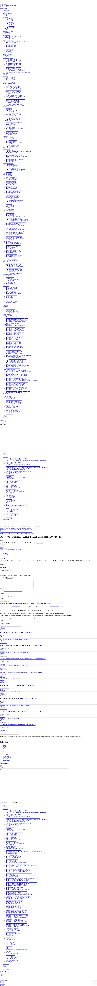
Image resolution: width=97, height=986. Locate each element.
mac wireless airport (7, 314)
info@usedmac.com (46, 603)
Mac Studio (5, 306)
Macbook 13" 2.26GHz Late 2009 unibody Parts (17, 318)
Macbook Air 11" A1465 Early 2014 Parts (15, 325)
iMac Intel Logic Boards (11, 183)
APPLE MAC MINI (10, 510)
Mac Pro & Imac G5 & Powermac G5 (14, 155)
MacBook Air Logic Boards (12, 187)
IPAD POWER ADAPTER (12, 852)
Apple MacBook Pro (7, 40)
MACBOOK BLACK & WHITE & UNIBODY (17, 505)
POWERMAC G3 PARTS (12, 916)
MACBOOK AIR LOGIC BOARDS (14, 887)
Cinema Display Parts (8, 58)
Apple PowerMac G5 (7, 55)
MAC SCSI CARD (10, 874)
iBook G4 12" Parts (10, 81)
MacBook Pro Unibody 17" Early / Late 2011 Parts (17, 365)
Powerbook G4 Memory (11, 228)
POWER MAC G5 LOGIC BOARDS (14, 901)
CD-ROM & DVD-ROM (14, 265)
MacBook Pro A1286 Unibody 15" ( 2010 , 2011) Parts (18, 355)
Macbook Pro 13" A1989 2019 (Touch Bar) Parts (17, 383)
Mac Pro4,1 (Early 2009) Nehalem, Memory (18, 219)
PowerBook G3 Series (14, 145)
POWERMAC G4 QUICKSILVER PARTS (16, 924)
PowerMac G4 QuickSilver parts (13, 411)
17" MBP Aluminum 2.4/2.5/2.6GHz (14, 353)
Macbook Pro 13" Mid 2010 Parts (16, 361)
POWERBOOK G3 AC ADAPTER (14, 903)
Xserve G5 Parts (9, 414)
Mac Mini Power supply (11, 283)
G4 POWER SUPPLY (11, 478)
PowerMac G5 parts (10, 412)
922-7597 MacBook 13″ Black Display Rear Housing (19, 698)
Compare (4, 967)
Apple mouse (9, 172)
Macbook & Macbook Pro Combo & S (14, 263)
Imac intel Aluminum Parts (9, 83)
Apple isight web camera (8, 31)
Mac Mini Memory (10, 213)
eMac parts (5, 73)
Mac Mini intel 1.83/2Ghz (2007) (13, 251)
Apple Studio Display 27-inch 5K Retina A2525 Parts (18, 72)
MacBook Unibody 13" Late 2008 (13, 323)
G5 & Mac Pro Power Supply (12, 279)
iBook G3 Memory (10, 205)
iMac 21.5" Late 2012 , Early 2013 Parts (15, 91)
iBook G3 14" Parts (10, 78)
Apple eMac (5, 12)
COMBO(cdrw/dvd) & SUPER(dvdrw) (17, 266)
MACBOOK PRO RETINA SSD (13, 892)
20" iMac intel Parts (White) (15, 118)
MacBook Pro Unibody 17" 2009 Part (14, 364)
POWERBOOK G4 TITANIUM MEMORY (16, 912)
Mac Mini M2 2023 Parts (11, 254)
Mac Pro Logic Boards (11, 186)
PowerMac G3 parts (10, 407)
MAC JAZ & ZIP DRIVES (12, 859)
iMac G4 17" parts (13, 111)
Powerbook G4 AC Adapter (12, 131)
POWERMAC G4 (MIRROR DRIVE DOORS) (17, 917)
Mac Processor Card (7, 296)
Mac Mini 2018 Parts (10, 248)
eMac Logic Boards (10, 175)
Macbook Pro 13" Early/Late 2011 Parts (17, 359)
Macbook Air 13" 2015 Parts (12, 334)
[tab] (50, 553)
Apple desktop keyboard (11, 165)
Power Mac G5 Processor (11, 298)
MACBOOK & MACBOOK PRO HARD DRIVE (17, 883)
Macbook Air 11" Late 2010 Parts (13, 329)
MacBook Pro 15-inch (11, 44)
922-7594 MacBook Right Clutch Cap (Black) (17, 685)
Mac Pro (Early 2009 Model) (12, 287)
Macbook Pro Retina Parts (9, 369)
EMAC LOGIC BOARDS (12, 473)
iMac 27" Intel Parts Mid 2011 (12, 101)
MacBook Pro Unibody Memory (13, 224)
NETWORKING (10, 935)
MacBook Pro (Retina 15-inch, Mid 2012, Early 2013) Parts (19, 373)
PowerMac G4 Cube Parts (11, 410)
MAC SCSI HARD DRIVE (12, 875)
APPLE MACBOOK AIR (12, 509)
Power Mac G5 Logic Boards (12, 196)
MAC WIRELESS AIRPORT (12, 876)
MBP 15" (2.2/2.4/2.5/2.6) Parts (13, 368)
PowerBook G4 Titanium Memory (16, 231)
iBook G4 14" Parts (10, 82)
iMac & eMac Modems (11, 259)
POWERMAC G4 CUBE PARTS (13, 919)
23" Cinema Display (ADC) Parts (13, 67)
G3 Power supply (10, 277)
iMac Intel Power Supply (11, 282)
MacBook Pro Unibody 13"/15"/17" (14, 192)
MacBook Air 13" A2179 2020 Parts (14, 337)
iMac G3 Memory (10, 207)
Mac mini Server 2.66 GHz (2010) (13, 256)
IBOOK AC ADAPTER (11, 481)
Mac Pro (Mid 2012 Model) (12, 289)
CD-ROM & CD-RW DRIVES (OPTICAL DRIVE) (18, 464)
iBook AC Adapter (10, 123)
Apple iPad (5, 28)
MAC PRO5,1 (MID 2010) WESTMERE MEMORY (18, 870)
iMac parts (5, 106)
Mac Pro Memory (10, 215)
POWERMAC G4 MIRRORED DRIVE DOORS (17, 921)
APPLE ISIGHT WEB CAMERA (13, 462)
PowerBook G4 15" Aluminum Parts (14, 401)
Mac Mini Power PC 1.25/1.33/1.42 (14, 255)
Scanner (4, 416)
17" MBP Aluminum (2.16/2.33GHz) (14, 352)
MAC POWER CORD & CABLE (13, 933)
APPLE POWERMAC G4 (12, 514)
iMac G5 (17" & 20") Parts (12, 113)
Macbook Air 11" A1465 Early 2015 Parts (15, 327)
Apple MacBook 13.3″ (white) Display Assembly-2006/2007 (21, 645)
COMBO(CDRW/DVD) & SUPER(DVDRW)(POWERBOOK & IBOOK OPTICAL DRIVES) (28, 467)
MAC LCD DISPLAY (11, 932)
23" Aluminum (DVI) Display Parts (14, 65)
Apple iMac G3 (9, 18)
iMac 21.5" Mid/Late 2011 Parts (13, 92)
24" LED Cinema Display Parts (13, 68)
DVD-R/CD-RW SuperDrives (15, 270)
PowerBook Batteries (10, 143)
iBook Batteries (9, 137)
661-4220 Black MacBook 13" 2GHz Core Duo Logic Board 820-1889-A (17, 529)
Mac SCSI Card (6, 304)
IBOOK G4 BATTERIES (11, 486)
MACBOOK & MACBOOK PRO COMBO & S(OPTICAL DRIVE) (22, 882)
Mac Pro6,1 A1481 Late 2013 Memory (17, 222)
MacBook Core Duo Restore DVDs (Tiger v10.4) (18, 725)
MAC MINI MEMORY (11, 860)
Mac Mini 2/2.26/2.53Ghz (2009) (13, 245)
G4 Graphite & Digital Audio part (13, 406)
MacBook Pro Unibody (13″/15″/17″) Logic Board (17, 893)
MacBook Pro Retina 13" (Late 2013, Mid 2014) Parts (18, 391)
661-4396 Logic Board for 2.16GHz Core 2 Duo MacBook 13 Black (15, 533)
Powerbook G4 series (13, 146)
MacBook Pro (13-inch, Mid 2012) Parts (18, 357)
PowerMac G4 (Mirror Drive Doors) (14, 409)
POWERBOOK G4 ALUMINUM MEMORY (16, 910)
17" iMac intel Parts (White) (15, 117)
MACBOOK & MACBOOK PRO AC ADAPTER (17, 879)
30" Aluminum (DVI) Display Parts (14, 69)
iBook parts (5, 76)
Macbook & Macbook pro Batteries (14, 142)
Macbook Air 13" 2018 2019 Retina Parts (15, 336)
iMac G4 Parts (9, 109)
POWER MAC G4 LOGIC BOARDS (14, 900)
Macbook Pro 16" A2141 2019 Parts (14, 389)
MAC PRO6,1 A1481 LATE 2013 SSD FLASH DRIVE (19, 873)
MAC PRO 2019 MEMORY (12, 868)
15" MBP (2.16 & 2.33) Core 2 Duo (14, 351)
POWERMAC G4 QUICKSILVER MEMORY (16, 923)
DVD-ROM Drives (13, 272)
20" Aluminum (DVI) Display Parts (14, 61)
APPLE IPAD (9, 499)
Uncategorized (6, 418)
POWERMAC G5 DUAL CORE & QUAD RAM (17, 925)
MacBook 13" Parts (7, 315)
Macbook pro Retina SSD (11, 161)
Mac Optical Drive (7, 261)
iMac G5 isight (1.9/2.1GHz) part (13, 114)
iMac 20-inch (11, 23)
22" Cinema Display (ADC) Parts (13, 64)
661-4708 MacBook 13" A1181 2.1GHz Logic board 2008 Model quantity (18, 542)
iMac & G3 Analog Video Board (13, 134)
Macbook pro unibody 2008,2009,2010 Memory (19, 225)
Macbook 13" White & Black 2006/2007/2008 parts (17, 321)
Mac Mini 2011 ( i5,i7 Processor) (13, 246)
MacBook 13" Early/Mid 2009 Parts (14, 319)
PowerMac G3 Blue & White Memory (14, 233)
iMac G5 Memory (10, 210)
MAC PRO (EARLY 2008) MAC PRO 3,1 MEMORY (18, 864)
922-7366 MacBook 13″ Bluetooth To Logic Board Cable (21, 672)
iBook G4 (8, 15)
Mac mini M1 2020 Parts (11, 252)
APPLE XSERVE (10, 497)
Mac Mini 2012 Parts (10, 247)
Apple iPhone (6, 29)
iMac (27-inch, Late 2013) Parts (13, 86)
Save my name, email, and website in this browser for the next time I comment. (19, 596)
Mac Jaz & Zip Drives (8, 163)
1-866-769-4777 (3, 4)
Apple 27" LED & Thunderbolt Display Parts (16, 70)
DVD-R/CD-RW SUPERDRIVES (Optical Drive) (17, 468)
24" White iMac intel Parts (14, 119)
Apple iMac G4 (9, 19)
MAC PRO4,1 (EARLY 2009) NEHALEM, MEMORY (18, 869)
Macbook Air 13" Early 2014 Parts (13, 338)
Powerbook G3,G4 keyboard (15, 170)
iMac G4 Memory (10, 209)
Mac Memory (6, 202)
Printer (4, 415)
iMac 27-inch (11, 27)
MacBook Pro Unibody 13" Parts (13, 356)
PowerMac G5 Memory (11, 239)
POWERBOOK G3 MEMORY (13, 906)
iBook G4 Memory (10, 206)
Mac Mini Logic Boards (11, 184)
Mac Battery (5, 136)
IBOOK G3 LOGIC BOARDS (13, 484)
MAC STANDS (9, 934)
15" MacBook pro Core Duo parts (13, 350)
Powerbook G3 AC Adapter (12, 129)
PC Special (5, 394)
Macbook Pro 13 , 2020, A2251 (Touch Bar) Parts (17, 377)
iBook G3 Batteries (13, 138)
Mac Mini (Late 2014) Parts (12, 242)
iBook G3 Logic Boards (11, 177)
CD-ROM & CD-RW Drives (15, 269)
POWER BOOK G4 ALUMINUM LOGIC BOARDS (18, 896)
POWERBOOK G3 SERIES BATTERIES (15, 907)
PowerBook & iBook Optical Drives (14, 264)
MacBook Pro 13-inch (11, 42)
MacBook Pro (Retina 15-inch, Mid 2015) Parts (16, 374)
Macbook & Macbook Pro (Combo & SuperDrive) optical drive (20, 878)
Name (2, 590)
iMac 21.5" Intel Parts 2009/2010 (13, 88)
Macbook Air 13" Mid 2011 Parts (13, 342)
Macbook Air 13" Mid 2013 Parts (13, 345)
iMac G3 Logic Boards (11, 179)
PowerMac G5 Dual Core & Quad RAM (15, 238)
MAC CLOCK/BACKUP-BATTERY (14, 856)
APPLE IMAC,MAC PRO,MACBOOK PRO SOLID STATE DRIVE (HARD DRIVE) (26, 460)
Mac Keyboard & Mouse (8, 164)
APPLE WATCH (9, 511)
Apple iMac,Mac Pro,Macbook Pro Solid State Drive (20, 151)
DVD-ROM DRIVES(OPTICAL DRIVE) (15, 469)
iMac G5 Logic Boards (11, 182)
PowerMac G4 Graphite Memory (13, 234)
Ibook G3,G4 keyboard (14, 168)
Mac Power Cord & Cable (9, 274)
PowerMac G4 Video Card (12, 311)
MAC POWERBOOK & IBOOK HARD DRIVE (17, 862)
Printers (7, 508)
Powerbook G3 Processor (11, 300)
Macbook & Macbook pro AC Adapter (14, 128)
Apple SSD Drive (10, 150)
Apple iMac (5, 17)
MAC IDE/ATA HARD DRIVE (13, 857)
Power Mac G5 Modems (11, 260)
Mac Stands (5, 305)
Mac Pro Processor (10, 297)
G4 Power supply (10, 278)
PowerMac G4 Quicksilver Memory (14, 237)
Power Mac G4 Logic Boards (12, 195)
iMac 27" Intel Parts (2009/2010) (13, 97)
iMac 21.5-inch (12, 24)
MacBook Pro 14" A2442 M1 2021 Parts (15, 384)
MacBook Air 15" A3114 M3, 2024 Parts (15, 347)
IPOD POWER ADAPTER (12, 855)
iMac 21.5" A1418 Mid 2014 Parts (13, 90)
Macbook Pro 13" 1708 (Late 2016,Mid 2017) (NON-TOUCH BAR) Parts (23, 380)
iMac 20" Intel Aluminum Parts (13, 87)
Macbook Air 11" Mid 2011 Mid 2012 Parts (15, 330)
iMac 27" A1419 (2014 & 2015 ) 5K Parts (15, 99)
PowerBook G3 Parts (10, 398)
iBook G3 (8, 14)
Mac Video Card (6, 307)
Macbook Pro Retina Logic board (13, 191)
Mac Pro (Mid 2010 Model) (12, 288)
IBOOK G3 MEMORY (11, 485)
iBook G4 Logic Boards (11, 178)
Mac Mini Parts (6, 241)
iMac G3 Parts (9, 108)
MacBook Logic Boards (11, 188)
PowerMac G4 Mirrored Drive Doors (14, 236)
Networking (5, 393)
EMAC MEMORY (10, 475)
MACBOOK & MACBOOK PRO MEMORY (16, 885)
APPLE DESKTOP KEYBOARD (14, 459)
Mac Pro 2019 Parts (10, 291)
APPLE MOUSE (10, 463)
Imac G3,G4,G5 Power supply (12, 280)
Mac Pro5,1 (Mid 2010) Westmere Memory (18, 220)
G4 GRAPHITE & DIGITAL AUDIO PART (16, 477)
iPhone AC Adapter (10, 126)
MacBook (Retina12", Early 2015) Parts (15, 316)
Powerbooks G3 (9, 51)
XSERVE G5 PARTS (11, 929)
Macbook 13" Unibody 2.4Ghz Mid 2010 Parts (16, 320)
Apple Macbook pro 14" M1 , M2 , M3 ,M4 (15, 41)
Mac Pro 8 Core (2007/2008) (12, 292)
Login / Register (6, 969)
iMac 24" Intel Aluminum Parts (13, 93)
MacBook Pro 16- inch (11, 45)
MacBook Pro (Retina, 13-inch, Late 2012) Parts (16, 375)
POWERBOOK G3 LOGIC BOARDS (15, 905)
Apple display (9, 506)
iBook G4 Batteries (13, 140)
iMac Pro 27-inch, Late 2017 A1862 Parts (15, 105)
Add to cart (3, 545)
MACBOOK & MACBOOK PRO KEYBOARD (17, 884)
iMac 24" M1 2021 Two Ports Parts (14, 95)
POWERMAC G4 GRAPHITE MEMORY (15, 920)
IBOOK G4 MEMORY (11, 489)
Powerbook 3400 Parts (11, 397)
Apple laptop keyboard (11, 166)
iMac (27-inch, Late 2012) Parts (13, 85)
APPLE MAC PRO (10, 500)
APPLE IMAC (9, 518)
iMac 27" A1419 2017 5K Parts (13, 100)
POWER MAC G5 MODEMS (13, 902)
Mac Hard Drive (6, 149)
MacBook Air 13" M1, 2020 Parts (13, 341)
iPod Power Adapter (10, 127)
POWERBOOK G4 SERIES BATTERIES (15, 911)
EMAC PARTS (9, 476)
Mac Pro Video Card (10, 309)
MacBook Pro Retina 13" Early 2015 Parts (15, 392)
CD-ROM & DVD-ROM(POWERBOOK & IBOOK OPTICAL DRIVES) (23, 466)
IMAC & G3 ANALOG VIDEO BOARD (15, 491)
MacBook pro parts (7, 348)
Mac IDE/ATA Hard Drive (12, 152)
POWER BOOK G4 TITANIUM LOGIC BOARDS (18, 897)
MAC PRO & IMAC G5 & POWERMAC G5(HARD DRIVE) (20, 865)
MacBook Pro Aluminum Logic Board (14, 190)
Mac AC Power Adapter (8, 120)
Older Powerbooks (10, 49)
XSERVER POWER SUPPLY (13, 930)
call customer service (54, 606)
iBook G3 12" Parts (10, 77)
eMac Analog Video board (12, 133)
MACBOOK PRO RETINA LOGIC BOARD (16, 891)
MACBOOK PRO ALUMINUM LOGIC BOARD (17, 889)
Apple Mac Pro (6, 33)
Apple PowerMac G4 (7, 54)
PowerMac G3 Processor (11, 301)
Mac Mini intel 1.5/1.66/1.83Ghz (13, 250)
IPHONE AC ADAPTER (11, 853)
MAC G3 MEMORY (10, 492)
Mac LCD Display (7, 173)
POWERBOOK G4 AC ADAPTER (14, 909)
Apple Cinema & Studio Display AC (14, 122)
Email (1, 593)
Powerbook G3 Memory (11, 227)
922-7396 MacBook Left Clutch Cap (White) (16, 632)
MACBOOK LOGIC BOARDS (13, 888)
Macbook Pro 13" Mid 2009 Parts (16, 360)
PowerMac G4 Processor (11, 302)
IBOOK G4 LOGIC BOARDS (13, 487)
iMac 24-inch (11, 26)
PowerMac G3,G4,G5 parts (9, 405)
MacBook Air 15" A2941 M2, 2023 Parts (15, 346)
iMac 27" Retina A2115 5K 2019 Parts (14, 102)
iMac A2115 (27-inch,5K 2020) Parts (14, 104)
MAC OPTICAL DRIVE (11, 861)
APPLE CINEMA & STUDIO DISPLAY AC (16, 458)
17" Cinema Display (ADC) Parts (13, 60)
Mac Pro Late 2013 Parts (11, 295)
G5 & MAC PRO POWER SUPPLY (14, 480)
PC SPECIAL (9, 517)
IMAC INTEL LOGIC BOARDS (13, 850)
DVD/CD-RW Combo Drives (15, 273)
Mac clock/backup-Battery (12, 141)
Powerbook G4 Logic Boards (12, 199)
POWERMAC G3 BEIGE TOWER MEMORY (17, 914)
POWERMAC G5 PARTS (12, 928)
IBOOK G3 (8, 502)
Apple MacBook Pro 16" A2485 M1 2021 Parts (16, 370)
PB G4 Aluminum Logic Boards (16, 200)
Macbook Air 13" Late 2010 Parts (13, 339)
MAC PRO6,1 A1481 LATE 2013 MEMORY (16, 871)
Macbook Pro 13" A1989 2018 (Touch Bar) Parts (17, 382)
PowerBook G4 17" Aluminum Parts (14, 403)
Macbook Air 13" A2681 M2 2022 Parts (15, 332)
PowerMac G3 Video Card (12, 310)
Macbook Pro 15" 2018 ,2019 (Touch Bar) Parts (16, 387)
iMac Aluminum (9, 22)
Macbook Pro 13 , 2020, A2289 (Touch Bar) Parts (17, 378)
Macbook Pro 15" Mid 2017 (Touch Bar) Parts (16, 388)
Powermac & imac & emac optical (13, 268)
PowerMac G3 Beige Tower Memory (14, 232)
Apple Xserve (6, 56)
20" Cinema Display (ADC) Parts (13, 63)
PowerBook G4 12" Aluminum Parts (14, 400)
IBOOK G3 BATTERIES (11, 482)
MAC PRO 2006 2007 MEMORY (13, 866)
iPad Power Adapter (10, 124)
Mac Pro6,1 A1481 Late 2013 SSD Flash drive (16, 156)
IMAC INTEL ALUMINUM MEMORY (15, 848)
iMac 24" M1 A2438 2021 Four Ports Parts (15, 96)
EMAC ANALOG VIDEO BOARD (14, 472)
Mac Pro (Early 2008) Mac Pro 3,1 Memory (18, 216)
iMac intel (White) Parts (11, 115)
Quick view (2, 628)
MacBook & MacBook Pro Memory (14, 223)
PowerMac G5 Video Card (12, 312)
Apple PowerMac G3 (7, 53)
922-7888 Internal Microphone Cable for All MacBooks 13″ (23, 659)
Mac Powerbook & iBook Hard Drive (14, 154)
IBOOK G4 (8, 504)
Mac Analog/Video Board (8, 132)
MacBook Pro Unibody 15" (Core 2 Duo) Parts (16, 362)
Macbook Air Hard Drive (11, 160)
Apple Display (6, 10)
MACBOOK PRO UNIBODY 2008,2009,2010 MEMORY (19, 894)
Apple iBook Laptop (7, 13)
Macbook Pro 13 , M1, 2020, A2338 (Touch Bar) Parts (18, 379)
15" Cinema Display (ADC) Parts (13, 59)
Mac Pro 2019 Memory (11, 214)
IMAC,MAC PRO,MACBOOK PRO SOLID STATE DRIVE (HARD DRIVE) (24, 851)
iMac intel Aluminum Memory (12, 211)
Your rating (3, 577)
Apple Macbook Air (7, 37)
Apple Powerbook (7, 47)
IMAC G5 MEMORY (11, 847)
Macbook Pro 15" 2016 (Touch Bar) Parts (15, 385)
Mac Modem (6, 257)
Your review (3, 588)
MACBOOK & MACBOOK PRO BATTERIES (17, 880)
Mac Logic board (7, 174)
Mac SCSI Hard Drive (11, 158)
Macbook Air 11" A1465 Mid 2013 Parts (15, 328)
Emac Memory (9, 204)
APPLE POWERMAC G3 (12, 513)
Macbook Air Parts (7, 324)
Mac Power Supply (7, 275)
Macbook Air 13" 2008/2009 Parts (13, 333)
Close (1, 972)
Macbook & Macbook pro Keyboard (17, 169)
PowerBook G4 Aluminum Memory (17, 229)
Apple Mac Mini (6, 32)
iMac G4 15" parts (13, 110)
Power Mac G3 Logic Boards (12, 193)
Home (1, 527)
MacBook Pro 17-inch (11, 46)
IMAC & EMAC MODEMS (12, 490)
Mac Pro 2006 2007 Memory (15, 218)
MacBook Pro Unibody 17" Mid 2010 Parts (15, 366)
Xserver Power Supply (11, 284)
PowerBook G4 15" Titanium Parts (13, 402)
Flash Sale (5, 74)
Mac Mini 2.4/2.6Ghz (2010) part (13, 243)
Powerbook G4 (9, 50)
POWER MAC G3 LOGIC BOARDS (14, 898)
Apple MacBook (6, 35)
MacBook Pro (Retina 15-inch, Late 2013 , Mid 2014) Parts (19, 371)
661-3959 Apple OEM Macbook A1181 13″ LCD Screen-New (20, 711)
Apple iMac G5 (9, 20)
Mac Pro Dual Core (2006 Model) (13, 293)
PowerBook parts (7, 396)
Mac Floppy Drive (7, 147)
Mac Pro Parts (6, 286)
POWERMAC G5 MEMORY (12, 926)
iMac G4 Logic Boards (11, 181)
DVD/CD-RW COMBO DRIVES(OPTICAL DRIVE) (18, 471)
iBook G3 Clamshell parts (11, 79)
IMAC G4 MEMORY (11, 846)
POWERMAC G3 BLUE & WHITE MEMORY (17, 915)
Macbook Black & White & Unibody (14, 36)
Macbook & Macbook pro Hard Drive (14, 159)
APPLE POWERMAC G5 (12, 515)
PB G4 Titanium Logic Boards (15, 201)
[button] (2, 638)
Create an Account (4, 980)
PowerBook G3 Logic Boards (12, 197)
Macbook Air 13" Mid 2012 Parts (13, 343)
